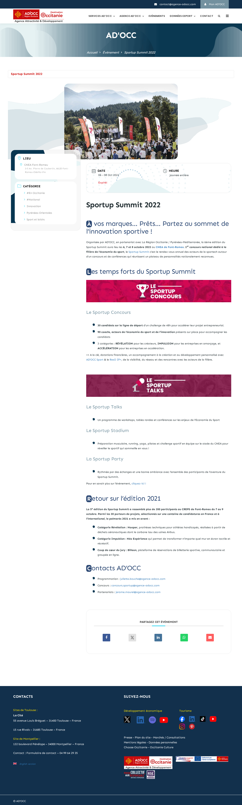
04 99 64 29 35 (69, 753)
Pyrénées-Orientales (39, 212)
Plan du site (142, 737)
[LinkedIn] (158, 637)
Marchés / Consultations (169, 737)
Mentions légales (135, 742)
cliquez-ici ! (139, 483)
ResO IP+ (115, 359)
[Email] (210, 637)
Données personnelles (163, 742)
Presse (128, 737)
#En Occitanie (36, 193)
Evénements (157, 16)
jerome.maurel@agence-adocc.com (138, 592)
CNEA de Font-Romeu (170, 247)
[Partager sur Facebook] (106, 637)
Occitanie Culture (161, 747)
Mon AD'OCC (216, 4)
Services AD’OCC (100, 16)
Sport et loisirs (36, 219)
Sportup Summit (139, 251)
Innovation (34, 206)
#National (33, 199)
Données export (181, 16)
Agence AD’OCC (130, 16)
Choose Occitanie (135, 747)
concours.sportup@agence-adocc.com (135, 585)
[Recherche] (219, 16)
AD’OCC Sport (94, 359)
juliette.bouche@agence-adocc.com (142, 578)
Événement (111, 52)
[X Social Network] (132, 637)
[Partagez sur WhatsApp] (184, 637)
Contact (206, 16)
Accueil (92, 52)
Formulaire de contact (41, 753)
